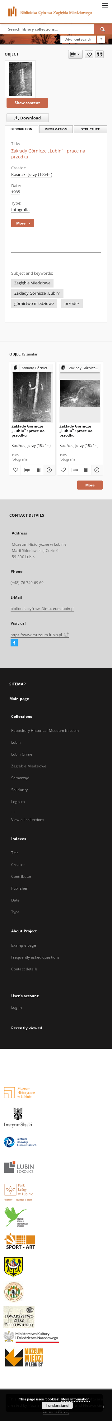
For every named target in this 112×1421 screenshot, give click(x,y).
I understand (57, 1405)
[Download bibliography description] (26, 470)
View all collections (27, 819)
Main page (19, 698)
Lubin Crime (21, 754)
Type (15, 912)
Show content (27, 102)
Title (15, 852)
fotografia (20, 209)
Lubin (16, 742)
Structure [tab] (90, 129)
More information (75, 1399)
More (90, 485)
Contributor (21, 876)
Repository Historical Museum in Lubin (45, 730)
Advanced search (78, 39)
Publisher (19, 888)
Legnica (18, 801)
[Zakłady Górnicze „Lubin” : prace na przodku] (20, 79)
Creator (18, 864)
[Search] (103, 29)
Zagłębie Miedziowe (32, 283)
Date (15, 900)
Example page (23, 945)
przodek (72, 303)
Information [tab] (56, 129)
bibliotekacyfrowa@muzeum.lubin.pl (42, 608)
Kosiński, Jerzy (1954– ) (31, 174)
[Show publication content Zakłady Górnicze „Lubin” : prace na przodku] (38, 470)
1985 (15, 192)
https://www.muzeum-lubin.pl (37, 634)
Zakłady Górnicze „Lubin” (37, 293)
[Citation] (100, 54)
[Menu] (104, 5)
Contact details (24, 969)
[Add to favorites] (89, 54)
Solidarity (19, 789)
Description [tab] (21, 129)
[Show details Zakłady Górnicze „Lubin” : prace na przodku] (48, 470)
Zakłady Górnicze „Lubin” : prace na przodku (28, 430)
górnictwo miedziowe (34, 303)
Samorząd (20, 778)
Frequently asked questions (35, 957)
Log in (16, 1007)
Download (30, 118)
